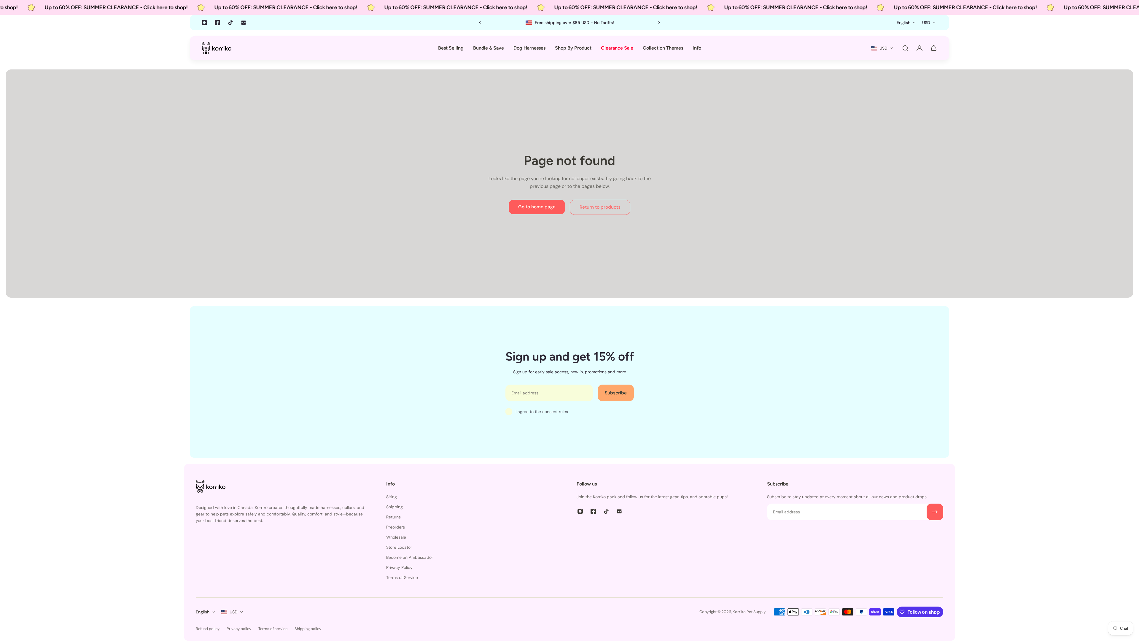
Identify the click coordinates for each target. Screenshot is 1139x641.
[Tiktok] (230, 22)
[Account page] (919, 48)
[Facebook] (217, 22)
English (202, 612)
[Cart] (934, 48)
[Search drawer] (905, 48)
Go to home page (537, 207)
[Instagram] (204, 22)
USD (234, 612)
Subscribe (616, 393)
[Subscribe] (935, 512)
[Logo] (216, 48)
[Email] (243, 22)
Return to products (600, 207)
